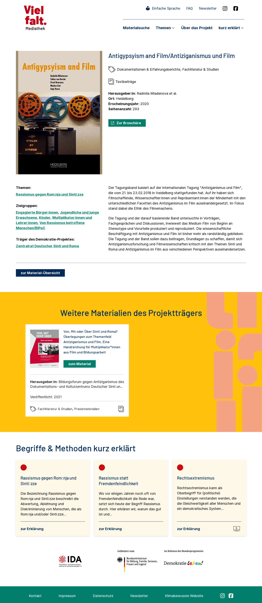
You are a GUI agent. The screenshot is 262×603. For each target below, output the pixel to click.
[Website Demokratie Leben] (182, 561)
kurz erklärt (229, 28)
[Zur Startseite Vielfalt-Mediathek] (35, 17)
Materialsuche (136, 28)
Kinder (44, 218)
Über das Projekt (197, 28)
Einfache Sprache (166, 8)
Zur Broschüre (128, 123)
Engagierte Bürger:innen (37, 212)
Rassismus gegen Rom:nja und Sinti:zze (49, 194)
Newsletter (208, 8)
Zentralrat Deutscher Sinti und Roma (47, 246)
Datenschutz (103, 596)
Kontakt (35, 596)
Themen (163, 28)
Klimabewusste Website (184, 596)
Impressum (67, 596)
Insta (225, 8)
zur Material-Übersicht (40, 273)
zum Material (79, 364)
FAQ (189, 8)
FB (235, 8)
